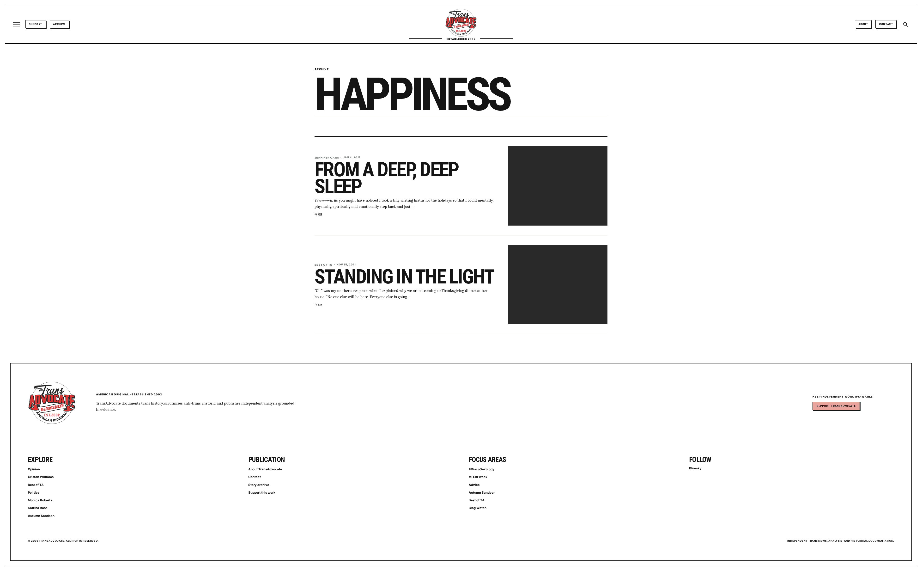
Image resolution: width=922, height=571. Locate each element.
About (863, 24)
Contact (886, 24)
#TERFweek (478, 477)
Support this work (261, 492)
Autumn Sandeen (41, 516)
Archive (59, 24)
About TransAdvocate (265, 469)
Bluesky (695, 468)
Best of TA (36, 485)
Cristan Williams (41, 477)
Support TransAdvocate (836, 406)
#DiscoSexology (481, 469)
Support (35, 24)
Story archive (258, 485)
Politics (33, 492)
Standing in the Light (404, 276)
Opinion (34, 469)
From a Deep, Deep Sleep (386, 178)
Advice (474, 485)
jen (320, 213)
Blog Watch (477, 508)
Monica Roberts (40, 500)
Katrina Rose (38, 508)
